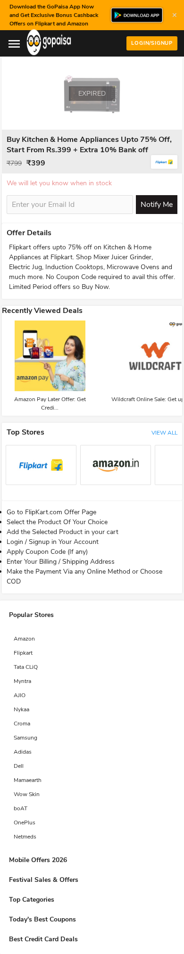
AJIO (19, 695)
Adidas (23, 752)
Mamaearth (28, 780)
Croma (22, 723)
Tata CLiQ (26, 667)
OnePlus (24, 822)
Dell (19, 766)
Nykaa (21, 709)
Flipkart (23, 653)
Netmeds (25, 836)
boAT (20, 808)
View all (164, 432)
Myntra (22, 681)
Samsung (25, 737)
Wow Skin (27, 794)
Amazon (24, 638)
